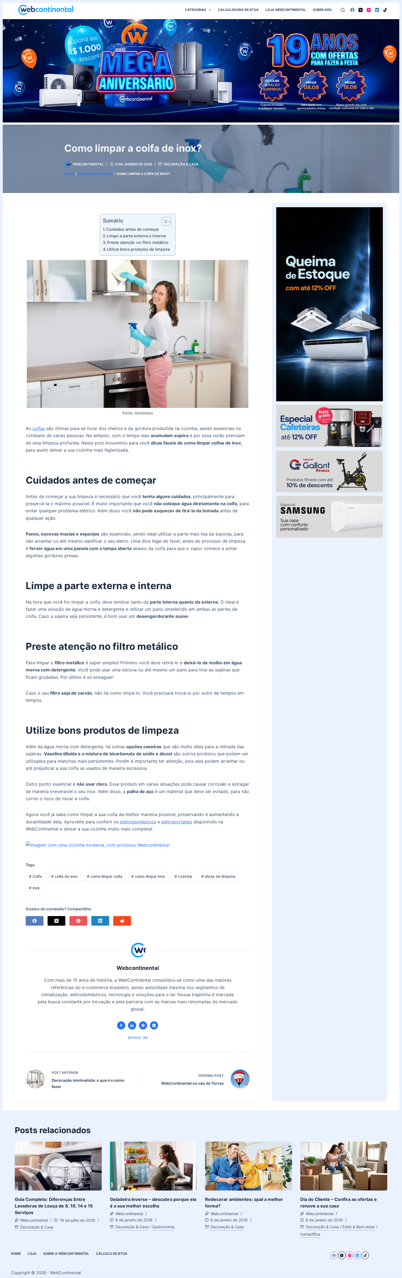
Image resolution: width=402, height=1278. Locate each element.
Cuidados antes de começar (132, 229)
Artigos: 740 (138, 1038)
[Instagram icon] (154, 1025)
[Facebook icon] (121, 1025)
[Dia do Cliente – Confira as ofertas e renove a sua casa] (343, 1166)
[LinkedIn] (377, 10)
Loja (32, 1253)
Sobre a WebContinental (66, 1253)
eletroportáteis (176, 821)
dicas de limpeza (218, 876)
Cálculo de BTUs (111, 1253)
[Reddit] (122, 921)
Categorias (195, 10)
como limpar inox (148, 876)
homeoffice (310, 1234)
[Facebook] (352, 10)
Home (16, 1253)
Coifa (35, 876)
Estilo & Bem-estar (358, 1226)
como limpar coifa (104, 876)
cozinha (183, 876)
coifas (38, 428)
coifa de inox (64, 876)
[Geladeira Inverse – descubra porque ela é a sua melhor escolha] (153, 1166)
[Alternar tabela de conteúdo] (164, 221)
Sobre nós (322, 10)
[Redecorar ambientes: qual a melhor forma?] (248, 1166)
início (69, 174)
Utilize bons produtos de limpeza (138, 249)
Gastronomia (163, 1226)
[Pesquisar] (343, 10)
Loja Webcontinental (286, 10)
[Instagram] (369, 10)
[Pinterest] (78, 921)
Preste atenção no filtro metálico (137, 242)
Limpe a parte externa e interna (136, 235)
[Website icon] (143, 1025)
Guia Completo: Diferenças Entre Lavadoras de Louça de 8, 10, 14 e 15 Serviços (54, 1206)
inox (34, 887)
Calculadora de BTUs (238, 10)
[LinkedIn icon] (132, 1025)
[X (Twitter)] (361, 10)
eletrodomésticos (138, 821)
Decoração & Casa (181, 164)
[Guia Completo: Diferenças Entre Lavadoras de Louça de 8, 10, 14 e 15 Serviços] (58, 1166)
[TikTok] (385, 10)
